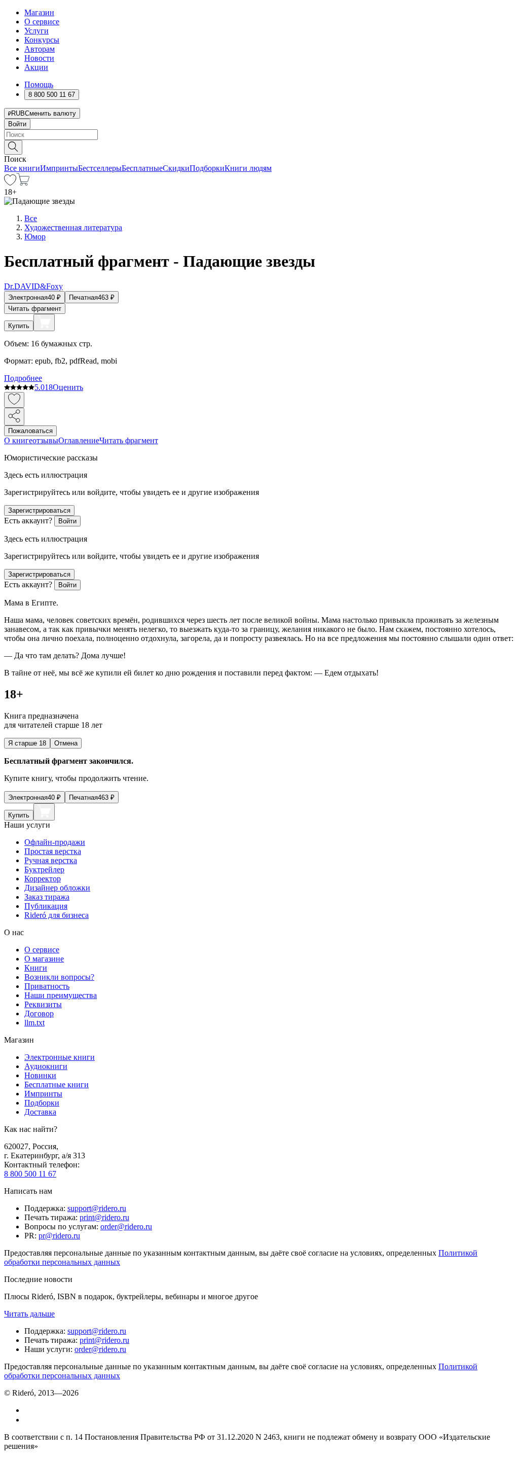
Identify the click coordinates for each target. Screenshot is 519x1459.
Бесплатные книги (56, 1084)
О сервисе (41, 21)
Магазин (39, 12)
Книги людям (248, 168)
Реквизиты (43, 1004)
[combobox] (259, 134)
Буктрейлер (44, 869)
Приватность (46, 986)
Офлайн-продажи (54, 842)
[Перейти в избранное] (10, 183)
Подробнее (23, 378)
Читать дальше (29, 1313)
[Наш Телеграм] (28, 1419)
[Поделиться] (14, 416)
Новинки (40, 1075)
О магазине (44, 958)
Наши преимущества (60, 995)
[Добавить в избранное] (14, 400)
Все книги (22, 168)
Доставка (40, 1112)
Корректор (42, 878)
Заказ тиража (46, 897)
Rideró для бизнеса (56, 915)
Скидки (176, 168)
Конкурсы (41, 39)
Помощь (38, 84)
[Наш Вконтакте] (29, 1410)
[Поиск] (13, 147)
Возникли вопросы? (59, 977)
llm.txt (34, 1022)
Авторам (39, 49)
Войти (17, 124)
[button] (259, 146)
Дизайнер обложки (57, 887)
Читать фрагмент (34, 308)
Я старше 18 (27, 743)
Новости (39, 58)
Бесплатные (142, 168)
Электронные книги (59, 1057)
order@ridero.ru (126, 1226)
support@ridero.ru (96, 1208)
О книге (18, 440)
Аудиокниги (45, 1066)
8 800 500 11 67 (30, 1173)
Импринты (59, 168)
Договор (39, 1013)
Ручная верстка (50, 860)
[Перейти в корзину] (23, 183)
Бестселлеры (100, 168)
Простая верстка (52, 851)
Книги (35, 968)
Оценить (68, 387)
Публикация (45, 906)
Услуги (36, 30)
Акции (36, 67)
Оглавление (78, 440)
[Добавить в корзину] (44, 322)
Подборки (207, 168)
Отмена (66, 743)
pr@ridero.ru (59, 1235)
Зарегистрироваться (39, 510)
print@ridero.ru (104, 1217)
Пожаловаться (30, 431)
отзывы (45, 440)
